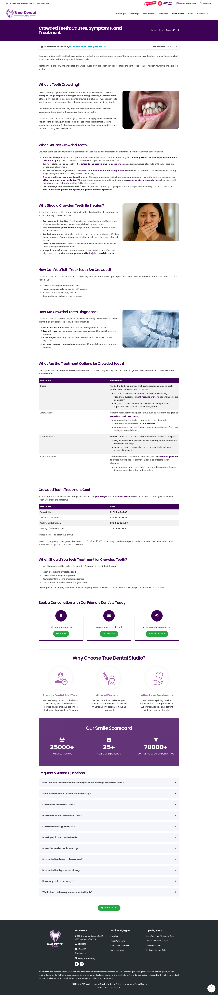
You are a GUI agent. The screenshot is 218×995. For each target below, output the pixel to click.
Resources (177, 13)
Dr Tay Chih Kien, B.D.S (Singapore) (88, 46)
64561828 (207, 3)
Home (153, 30)
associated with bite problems (141, 180)
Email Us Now (109, 634)
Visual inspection (52, 327)
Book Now (61, 634)
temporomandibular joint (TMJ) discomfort (93, 253)
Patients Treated (62, 753)
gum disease (67, 227)
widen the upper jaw (167, 456)
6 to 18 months (147, 423)
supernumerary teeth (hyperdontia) (108, 170)
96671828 (81, 953)
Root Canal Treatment (120, 945)
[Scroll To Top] (211, 979)
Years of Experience (109, 753)
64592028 (82, 949)
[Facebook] (77, 964)
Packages (121, 13)
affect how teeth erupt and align (60, 180)
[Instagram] (82, 964)
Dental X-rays (50, 331)
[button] (211, 988)
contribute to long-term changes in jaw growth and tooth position (77, 189)
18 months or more (149, 397)
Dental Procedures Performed (156, 753)
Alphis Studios (140, 984)
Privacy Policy (103, 987)
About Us (147, 13)
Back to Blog (110, 907)
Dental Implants (117, 950)
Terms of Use (115, 987)
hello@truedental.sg (187, 3)
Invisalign (134, 13)
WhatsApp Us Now (157, 634)
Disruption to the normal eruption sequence (99, 164)
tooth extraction (126, 496)
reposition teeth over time (124, 416)
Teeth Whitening (118, 941)
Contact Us (202, 13)
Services (162, 13)
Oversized (81, 170)
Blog (161, 30)
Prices (191, 13)
